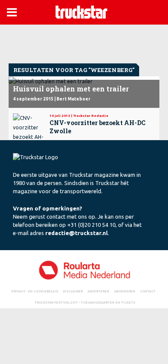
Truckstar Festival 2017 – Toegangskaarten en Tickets (84, 302)
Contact (148, 291)
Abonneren (124, 291)
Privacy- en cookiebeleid (34, 291)
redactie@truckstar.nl (76, 233)
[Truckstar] (81, 11)
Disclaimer (73, 291)
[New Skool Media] (84, 270)
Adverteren (98, 291)
